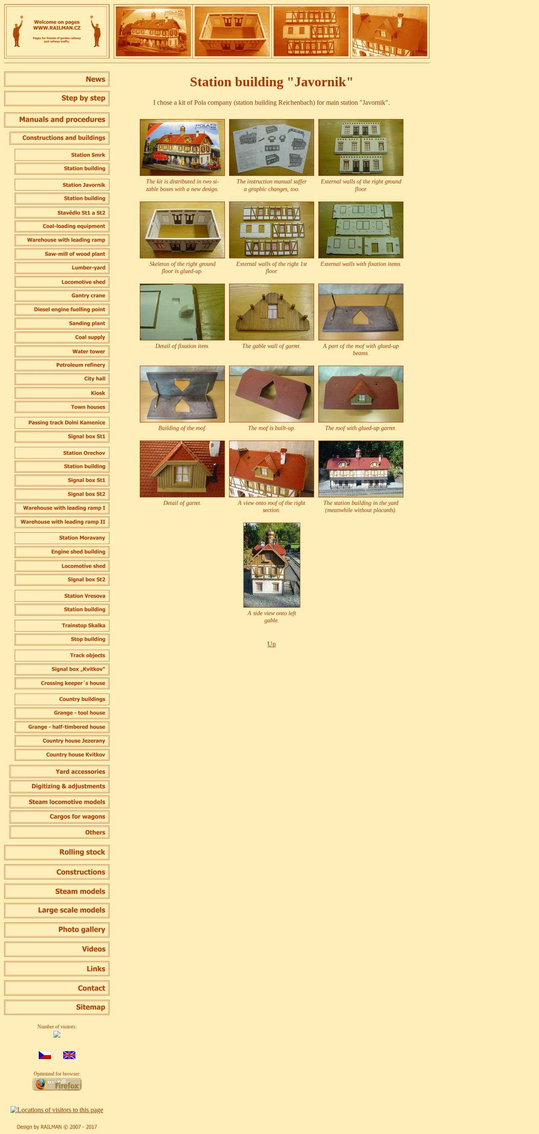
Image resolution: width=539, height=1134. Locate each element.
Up (271, 644)
